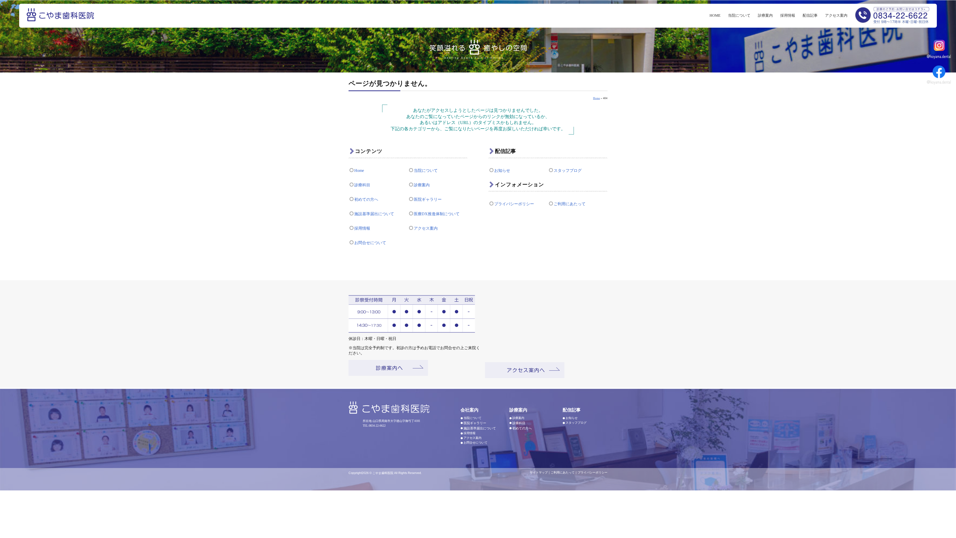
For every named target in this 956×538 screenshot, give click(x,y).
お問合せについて (370, 243)
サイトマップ (539, 472)
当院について (739, 15)
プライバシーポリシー (514, 204)
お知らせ (502, 170)
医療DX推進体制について (437, 214)
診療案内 (765, 15)
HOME (715, 15)
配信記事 (810, 15)
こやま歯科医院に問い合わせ (892, 14)
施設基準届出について (374, 214)
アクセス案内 (836, 15)
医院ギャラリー (428, 199)
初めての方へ (366, 199)
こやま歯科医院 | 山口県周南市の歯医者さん (61, 18)
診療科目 (362, 185)
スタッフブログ (568, 170)
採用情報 (787, 15)
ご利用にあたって (570, 204)
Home (596, 98)
